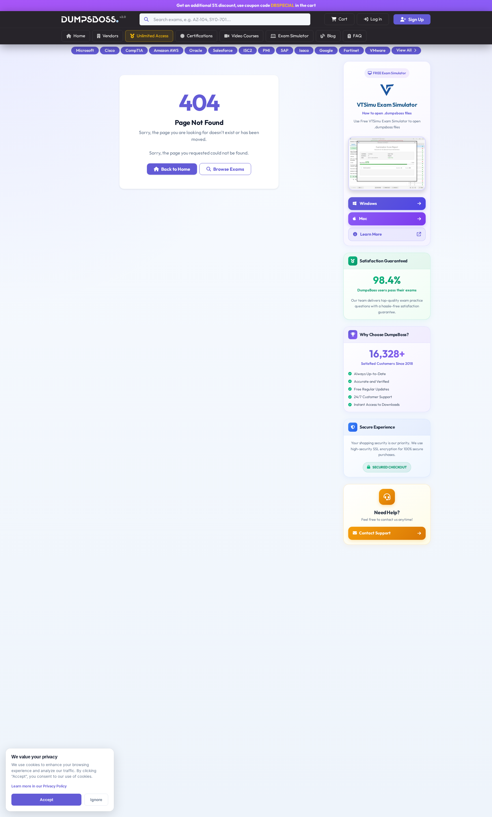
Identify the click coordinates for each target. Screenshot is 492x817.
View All (404, 50)
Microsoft (85, 50)
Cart (343, 19)
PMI (266, 50)
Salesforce (223, 50)
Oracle (195, 50)
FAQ (357, 35)
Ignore (96, 799)
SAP (284, 50)
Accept (46, 799)
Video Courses (245, 35)
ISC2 (247, 50)
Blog (331, 35)
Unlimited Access (152, 35)
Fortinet (351, 50)
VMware (378, 50)
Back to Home (175, 169)
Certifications (199, 35)
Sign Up (416, 19)
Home (79, 35)
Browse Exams (228, 169)
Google (326, 50)
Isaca (304, 50)
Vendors (110, 35)
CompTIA (134, 50)
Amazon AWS (166, 50)
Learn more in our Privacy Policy (39, 786)
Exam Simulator (293, 35)
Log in (376, 19)
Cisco (110, 50)
